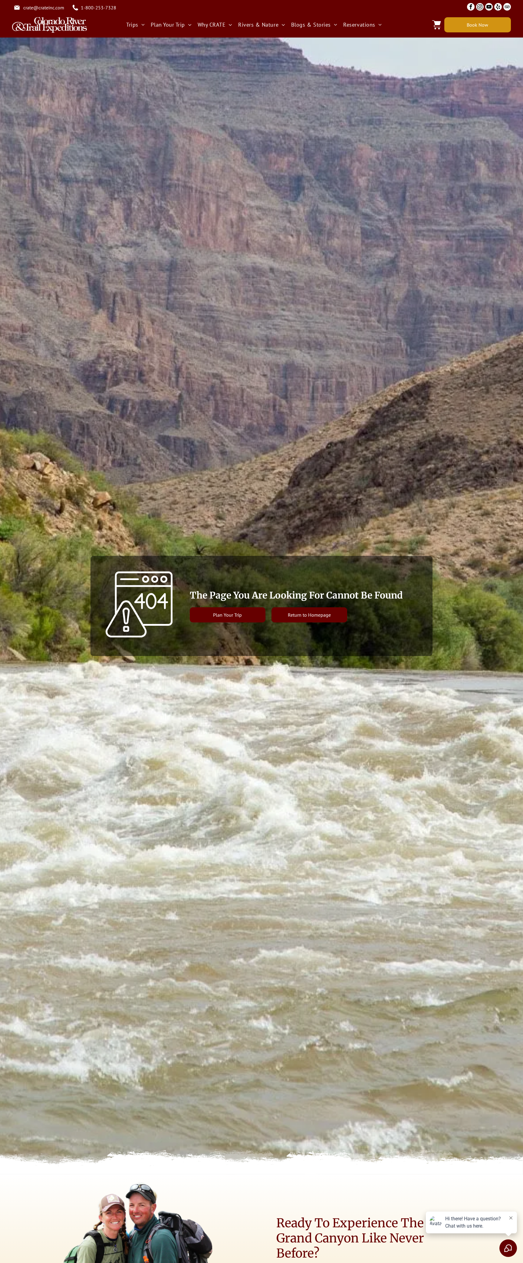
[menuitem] (135, 24)
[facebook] (471, 7)
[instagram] (480, 7)
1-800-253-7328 (98, 8)
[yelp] (498, 7)
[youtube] (489, 7)
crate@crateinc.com (43, 8)
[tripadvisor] (507, 7)
